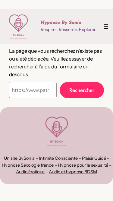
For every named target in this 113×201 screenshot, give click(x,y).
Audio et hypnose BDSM (73, 171)
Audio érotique (30, 171)
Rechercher (81, 90)
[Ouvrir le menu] (106, 26)
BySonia (26, 158)
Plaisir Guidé (94, 158)
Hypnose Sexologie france (28, 165)
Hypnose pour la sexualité (83, 165)
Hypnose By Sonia (61, 22)
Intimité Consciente (58, 158)
